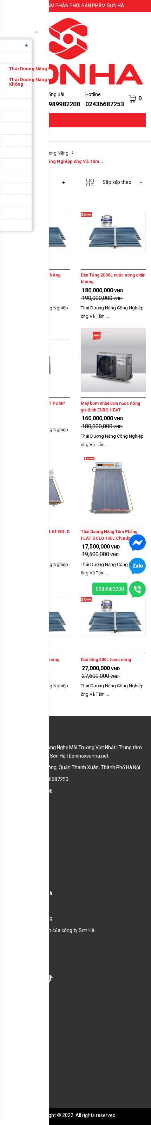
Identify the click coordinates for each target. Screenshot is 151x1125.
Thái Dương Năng (50, 153)
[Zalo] (137, 565)
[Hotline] (137, 589)
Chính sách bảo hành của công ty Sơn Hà (49, 930)
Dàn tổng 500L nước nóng (106, 659)
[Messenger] (137, 542)
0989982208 (110, 589)
